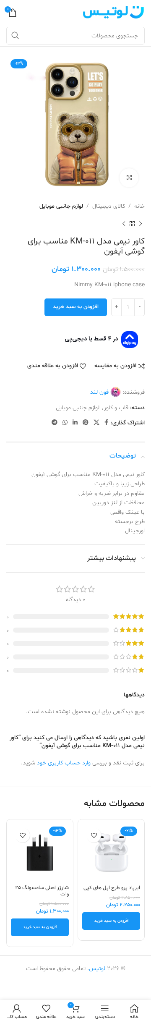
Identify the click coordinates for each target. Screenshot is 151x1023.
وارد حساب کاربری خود (64, 763)
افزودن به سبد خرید (76, 307)
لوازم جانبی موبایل (61, 206)
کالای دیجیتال (108, 206)
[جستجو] (15, 35)
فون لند (99, 392)
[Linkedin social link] (75, 423)
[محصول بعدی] (124, 224)
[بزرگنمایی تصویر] (129, 177)
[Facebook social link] (106, 423)
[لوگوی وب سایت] (113, 13)
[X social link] (96, 423)
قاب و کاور (116, 408)
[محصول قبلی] (140, 224)
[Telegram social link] (54, 423)
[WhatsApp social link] (65, 423)
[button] (111, 921)
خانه (139, 206)
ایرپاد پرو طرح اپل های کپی (111, 888)
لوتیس (97, 969)
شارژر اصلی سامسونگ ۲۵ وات (42, 891)
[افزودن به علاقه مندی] (93, 835)
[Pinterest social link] (85, 423)
